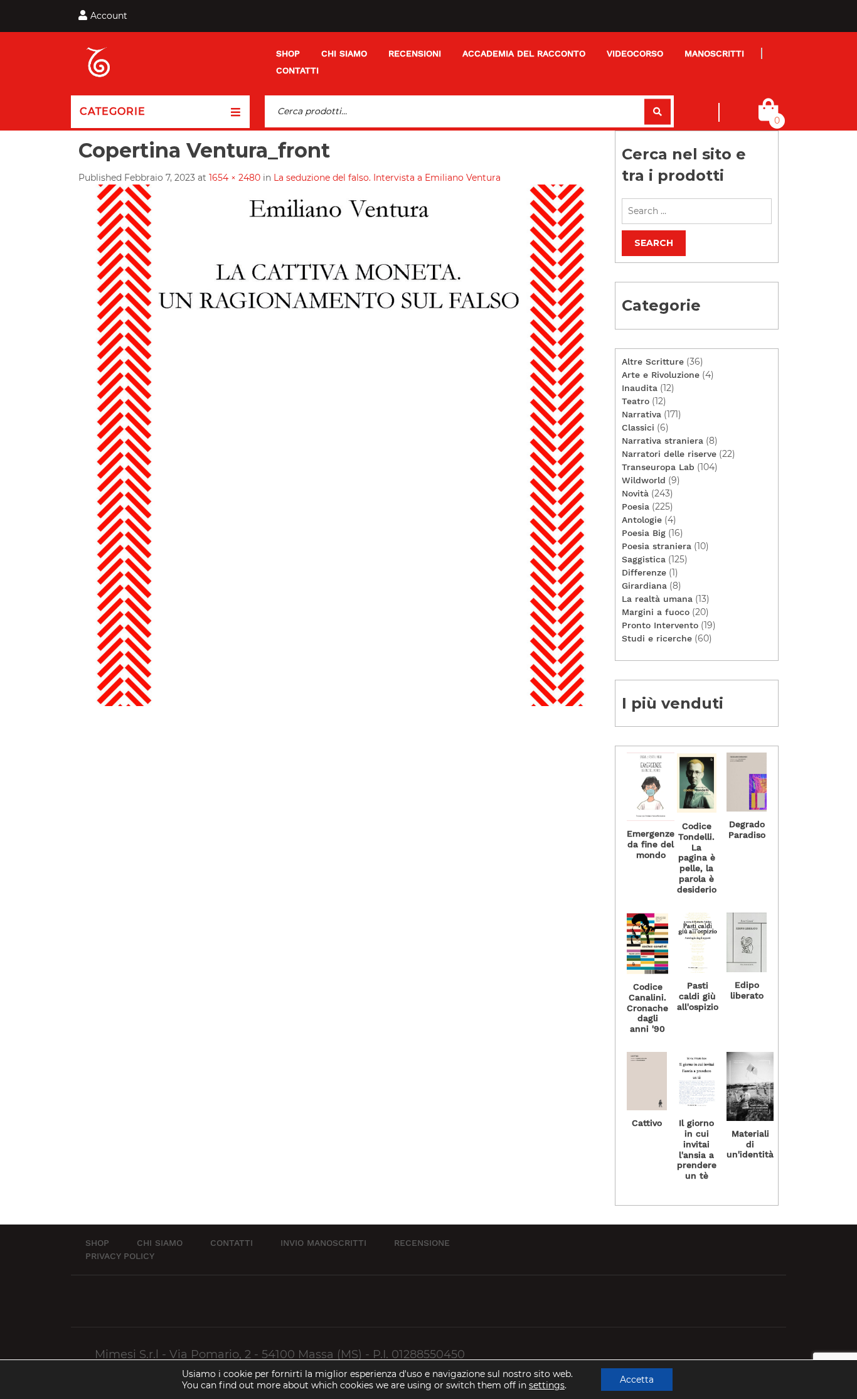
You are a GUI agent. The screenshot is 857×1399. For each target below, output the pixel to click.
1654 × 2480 (234, 177)
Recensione (422, 1243)
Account (108, 15)
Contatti (297, 70)
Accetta (637, 1379)
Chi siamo (344, 53)
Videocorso (635, 53)
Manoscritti (714, 53)
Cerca (657, 111)
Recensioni (414, 53)
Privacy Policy (119, 1256)
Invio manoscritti (323, 1243)
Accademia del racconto (523, 53)
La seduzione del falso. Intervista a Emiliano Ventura (387, 177)
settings (547, 1385)
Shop (288, 53)
